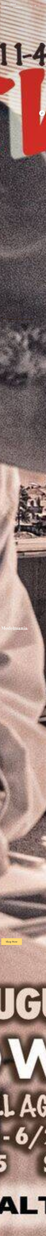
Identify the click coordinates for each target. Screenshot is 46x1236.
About (13, 4)
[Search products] (42, 113)
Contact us (18, 7)
